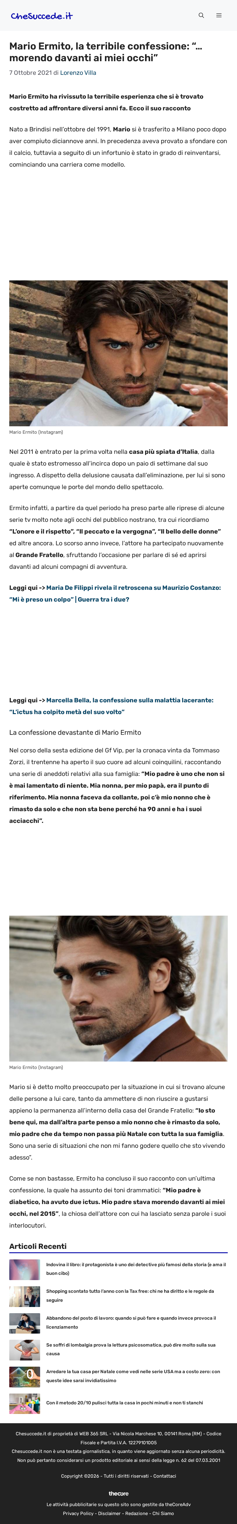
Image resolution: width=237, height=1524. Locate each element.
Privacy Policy (78, 1513)
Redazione (136, 1513)
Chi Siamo (163, 1513)
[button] (201, 15)
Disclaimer (109, 1513)
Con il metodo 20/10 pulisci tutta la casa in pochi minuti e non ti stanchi (124, 1403)
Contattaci (164, 1476)
